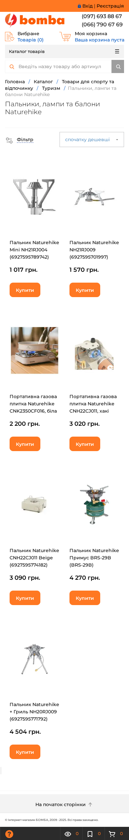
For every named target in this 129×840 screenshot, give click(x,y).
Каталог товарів (27, 51)
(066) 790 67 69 (102, 24)
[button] (19, 139)
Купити (25, 290)
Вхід (87, 6)
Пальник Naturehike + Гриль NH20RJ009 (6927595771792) (34, 711)
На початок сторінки (61, 804)
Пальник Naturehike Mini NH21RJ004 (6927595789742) (34, 250)
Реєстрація (110, 6)
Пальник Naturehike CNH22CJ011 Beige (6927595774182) (34, 557)
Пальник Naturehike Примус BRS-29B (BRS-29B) (94, 557)
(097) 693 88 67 (102, 16)
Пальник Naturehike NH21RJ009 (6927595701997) (94, 250)
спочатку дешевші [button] (88, 139)
